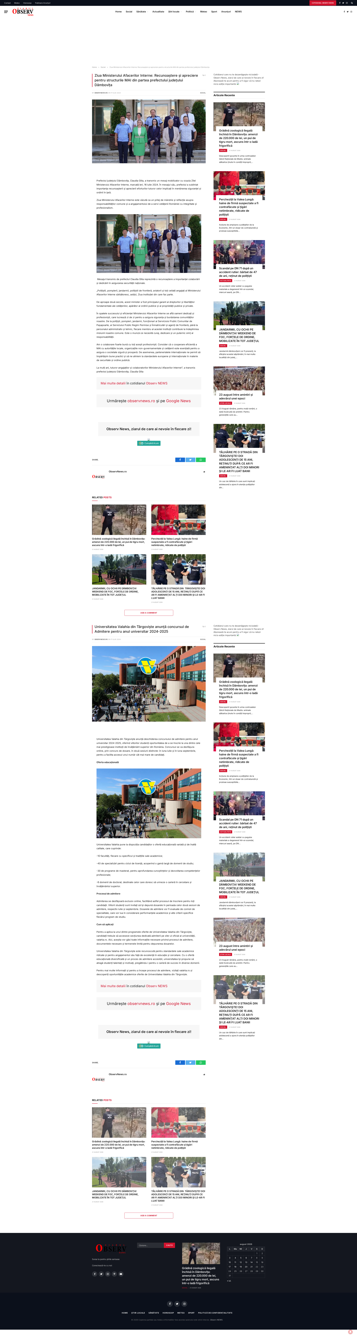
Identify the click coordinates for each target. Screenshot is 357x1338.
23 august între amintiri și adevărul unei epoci (236, 396)
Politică (190, 11)
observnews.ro (141, 400)
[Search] (351, 3)
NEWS (238, 11)
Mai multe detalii (113, 383)
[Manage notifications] (350, 1332)
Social (129, 11)
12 (241, 1262)
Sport (214, 11)
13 (246, 1262)
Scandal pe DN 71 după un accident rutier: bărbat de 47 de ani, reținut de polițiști (238, 272)
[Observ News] (23, 12)
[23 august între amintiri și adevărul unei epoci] (239, 380)
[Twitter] (82, 183)
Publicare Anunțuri (42, 3)
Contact (7, 3)
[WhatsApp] (82, 189)
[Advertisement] (178, 41)
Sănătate (141, 11)
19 (241, 1266)
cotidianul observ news (323, 3)
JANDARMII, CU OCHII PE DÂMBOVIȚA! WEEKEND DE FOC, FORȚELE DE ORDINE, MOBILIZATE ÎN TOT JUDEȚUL (115, 591)
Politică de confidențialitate (215, 1313)
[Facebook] (82, 176)
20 (246, 1266)
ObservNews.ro (101, 93)
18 (235, 1266)
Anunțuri (226, 11)
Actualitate (158, 11)
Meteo (17, 3)
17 (230, 1266)
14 (251, 1262)
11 (235, 1262)
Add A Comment (148, 613)
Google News (178, 400)
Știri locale (173, 11)
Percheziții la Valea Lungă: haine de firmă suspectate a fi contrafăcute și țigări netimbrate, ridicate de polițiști (174, 542)
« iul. (229, 1281)
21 (251, 1266)
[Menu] (6, 12)
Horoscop (27, 3)
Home (118, 11)
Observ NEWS (156, 383)
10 (230, 1262)
